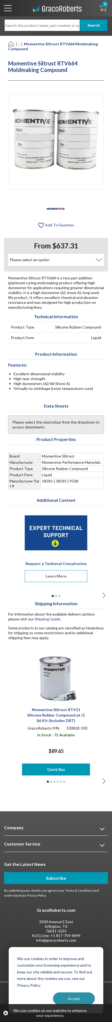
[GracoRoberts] (56, 7)
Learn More (56, 576)
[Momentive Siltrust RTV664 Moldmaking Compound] (56, 208)
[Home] (11, 43)
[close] (6, 1013)
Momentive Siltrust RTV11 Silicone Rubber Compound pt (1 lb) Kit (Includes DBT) (56, 715)
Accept (74, 998)
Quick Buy (56, 769)
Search (94, 25)
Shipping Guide (47, 619)
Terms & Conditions (79, 890)
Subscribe (56, 878)
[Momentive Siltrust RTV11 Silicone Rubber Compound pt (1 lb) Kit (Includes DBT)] (56, 678)
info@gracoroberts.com (56, 940)
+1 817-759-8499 (65, 935)
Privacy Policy (36, 895)
